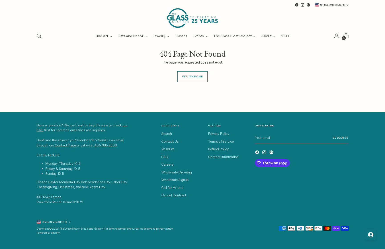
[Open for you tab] (370, 234)
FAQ (164, 157)
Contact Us (170, 141)
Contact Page (65, 145)
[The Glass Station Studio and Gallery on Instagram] (303, 5)
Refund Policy (218, 149)
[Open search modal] (39, 35)
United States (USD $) (332, 4)
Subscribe (340, 137)
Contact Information (223, 157)
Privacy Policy (218, 134)
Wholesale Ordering (176, 172)
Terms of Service (221, 141)
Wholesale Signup (175, 180)
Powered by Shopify (48, 232)
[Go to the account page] (336, 35)
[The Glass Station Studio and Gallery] (192, 18)
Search (166, 134)
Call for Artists (172, 187)
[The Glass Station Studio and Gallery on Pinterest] (308, 5)
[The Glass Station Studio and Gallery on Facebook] (297, 5)
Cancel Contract (173, 195)
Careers (167, 164)
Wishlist (167, 149)
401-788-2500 (105, 145)
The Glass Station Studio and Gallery (80, 228)
